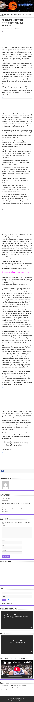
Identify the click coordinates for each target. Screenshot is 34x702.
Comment (4, 525)
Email (3, 545)
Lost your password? (7, 603)
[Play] (3, 677)
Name (3, 540)
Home (1, 14)
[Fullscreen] (31, 677)
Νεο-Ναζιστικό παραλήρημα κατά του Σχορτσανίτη (16, 503)
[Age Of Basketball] (17, 6)
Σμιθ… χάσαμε (6, 498)
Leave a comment (20, 28)
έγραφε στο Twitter (23, 116)
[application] (17, 620)
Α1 (5, 14)
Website (4, 550)
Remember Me (13, 600)
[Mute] (28, 677)
